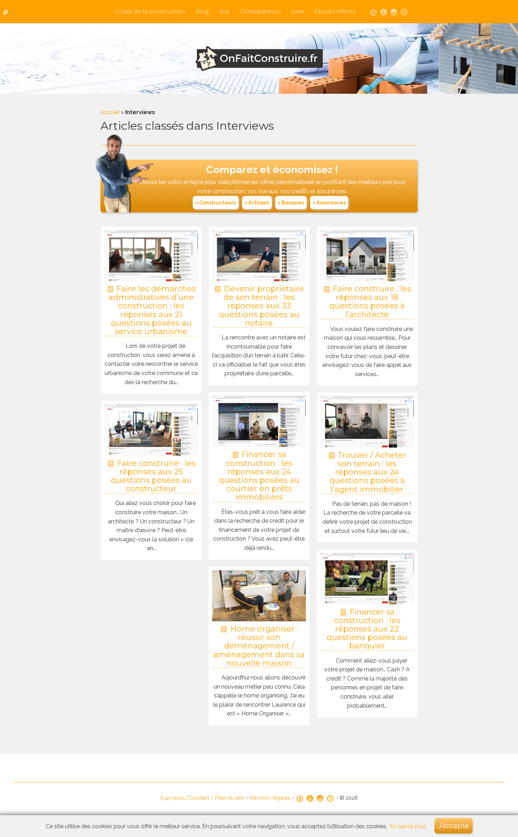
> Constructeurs (215, 202)
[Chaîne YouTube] (383, 12)
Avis (224, 11)
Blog (202, 11)
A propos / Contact (185, 798)
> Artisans (257, 202)
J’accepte (453, 825)
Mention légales (269, 798)
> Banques (291, 202)
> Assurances (329, 202)
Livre (297, 11)
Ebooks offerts (334, 11)
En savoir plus (408, 826)
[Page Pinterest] (404, 12)
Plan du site (229, 798)
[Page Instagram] (393, 12)
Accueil (109, 112)
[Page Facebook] (373, 12)
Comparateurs (260, 11)
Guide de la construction (150, 11)
